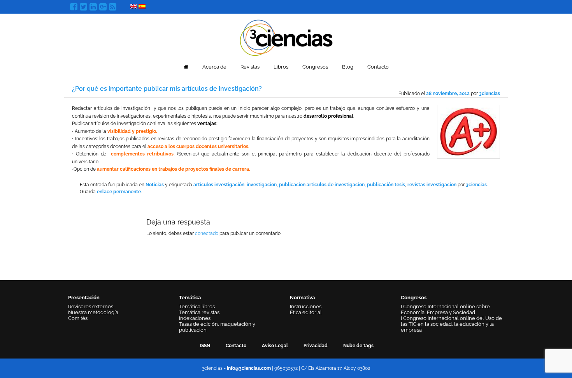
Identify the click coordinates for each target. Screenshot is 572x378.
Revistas (250, 67)
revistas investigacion (431, 184)
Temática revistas (199, 312)
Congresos (315, 67)
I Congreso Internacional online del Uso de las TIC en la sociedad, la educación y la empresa (451, 324)
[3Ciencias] (286, 37)
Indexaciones (195, 318)
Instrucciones (305, 306)
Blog (347, 67)
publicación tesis (386, 184)
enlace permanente (119, 191)
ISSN (205, 345)
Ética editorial (306, 312)
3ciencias (489, 93)
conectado (206, 233)
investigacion (262, 184)
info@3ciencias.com (249, 368)
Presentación (84, 297)
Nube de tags (358, 345)
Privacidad (316, 345)
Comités (78, 318)
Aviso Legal (275, 345)
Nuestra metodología (93, 312)
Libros (281, 67)
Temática (190, 297)
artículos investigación (218, 184)
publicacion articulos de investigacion (322, 184)
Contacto (378, 67)
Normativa (302, 297)
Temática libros (197, 306)
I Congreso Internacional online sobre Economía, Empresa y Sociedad (445, 309)
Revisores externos (90, 306)
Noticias (155, 184)
